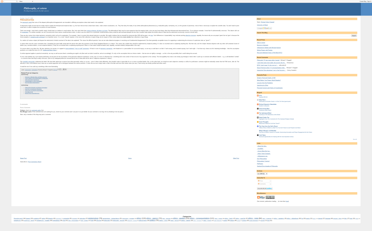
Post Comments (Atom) (34, 162)
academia (36, 218)
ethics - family (229, 218)
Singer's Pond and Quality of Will (266, 78)
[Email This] (58, 69)
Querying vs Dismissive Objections (33, 89)
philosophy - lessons (118, 220)
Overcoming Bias (264, 108)
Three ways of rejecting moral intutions (34, 90)
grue (151, 35)
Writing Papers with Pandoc (265, 50)
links (345, 218)
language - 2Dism (337, 218)
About (259, 19)
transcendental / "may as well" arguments (77, 48)
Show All (355, 139)
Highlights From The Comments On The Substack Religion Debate (276, 119)
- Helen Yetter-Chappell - (264, 153)
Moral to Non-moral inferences (32, 93)
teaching (263, 220)
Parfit (91, 220)
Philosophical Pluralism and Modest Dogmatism (36, 87)
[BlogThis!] (60, 69)
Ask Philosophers (262, 158)
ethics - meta (253, 218)
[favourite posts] (18, 218)
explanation (25, 32)
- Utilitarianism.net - (262, 156)
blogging (50, 218)
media (356, 218)
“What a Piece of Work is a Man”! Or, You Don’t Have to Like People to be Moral (279, 127)
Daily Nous (262, 100)
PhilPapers (260, 163)
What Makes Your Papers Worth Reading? (269, 80)
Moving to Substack (262, 45)
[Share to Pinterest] (66, 69)
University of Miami (262, 25)
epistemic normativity (106, 48)
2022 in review (261, 42)
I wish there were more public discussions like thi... (271, 62)
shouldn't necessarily (29, 61)
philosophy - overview (132, 220)
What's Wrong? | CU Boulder (267, 130)
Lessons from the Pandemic (265, 83)
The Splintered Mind (265, 113)
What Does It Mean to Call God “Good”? (269, 123)
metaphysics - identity (29, 220)
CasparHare (58, 218)
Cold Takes (262, 135)
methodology (35, 69)
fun (302, 218)
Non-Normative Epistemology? (32, 82)
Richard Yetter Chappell (267, 22)
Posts (261, 181)
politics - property (207, 220)
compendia (66, 218)
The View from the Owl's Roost (268, 126)
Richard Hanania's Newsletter (267, 104)
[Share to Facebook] (64, 69)
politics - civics (163, 220)
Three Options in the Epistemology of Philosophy (36, 78)
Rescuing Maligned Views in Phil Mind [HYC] (269, 52)
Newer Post (23, 158)
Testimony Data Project (265, 110)
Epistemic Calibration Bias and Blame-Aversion (36, 77)
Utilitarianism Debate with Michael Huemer (269, 47)
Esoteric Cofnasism (264, 106)
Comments (262, 184)
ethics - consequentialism (200, 218)
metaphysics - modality (43, 220)
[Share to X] (62, 69)
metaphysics (17, 220)
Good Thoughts (263, 122)
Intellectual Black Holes (49, 50)
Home (130, 158)
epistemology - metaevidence (111, 218)
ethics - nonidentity (266, 218)
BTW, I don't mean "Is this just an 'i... (267, 65)
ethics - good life (240, 218)
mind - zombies (84, 220)
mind (64, 220)
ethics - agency (152, 218)
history (314, 218)
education (82, 218)
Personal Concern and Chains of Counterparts (270, 88)
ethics (139, 218)
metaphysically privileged (37, 37)
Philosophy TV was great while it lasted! (268, 60)
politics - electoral (174, 220)
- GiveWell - (260, 148)
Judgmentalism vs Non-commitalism (33, 81)
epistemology (28, 69)
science (244, 220)
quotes (225, 220)
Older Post (236, 158)
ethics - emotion (218, 218)
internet (320, 218)
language (327, 218)
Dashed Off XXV (263, 97)
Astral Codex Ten (264, 117)
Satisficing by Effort (262, 85)
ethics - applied (179, 218)
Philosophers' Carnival (263, 161)
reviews (238, 220)
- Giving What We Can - (263, 151)
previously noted (27, 22)
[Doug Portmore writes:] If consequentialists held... (271, 67)
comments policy (36, 110)
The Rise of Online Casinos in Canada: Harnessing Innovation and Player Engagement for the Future (285, 132)
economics (74, 218)
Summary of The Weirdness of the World (269, 114)
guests (308, 218)
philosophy (107, 220)
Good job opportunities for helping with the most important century (276, 136)
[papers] (28, 218)
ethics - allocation (166, 218)
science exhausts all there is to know (97, 30)
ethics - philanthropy (292, 218)
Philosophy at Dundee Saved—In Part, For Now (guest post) (275, 101)
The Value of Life (29, 92)
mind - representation (73, 220)
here (287, 201)
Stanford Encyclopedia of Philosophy (267, 166)
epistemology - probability (128, 218)
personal (98, 220)
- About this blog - (262, 146)
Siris (260, 95)
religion (232, 220)
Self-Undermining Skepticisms (32, 79)
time (268, 220)
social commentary (253, 220)
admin (43, 218)
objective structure (191, 35)
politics (152, 220)
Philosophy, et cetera (35, 8)
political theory (143, 220)
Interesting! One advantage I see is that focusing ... (271, 70)
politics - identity (185, 220)
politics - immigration (197, 220)
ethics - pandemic (279, 218)
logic (351, 218)
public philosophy (218, 220)
